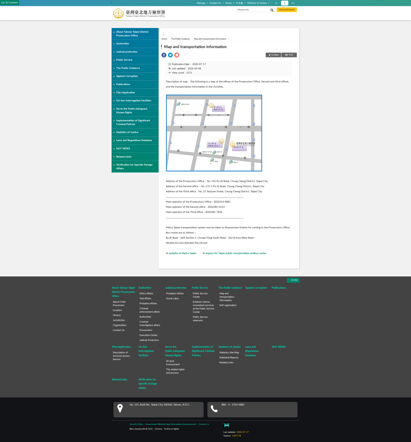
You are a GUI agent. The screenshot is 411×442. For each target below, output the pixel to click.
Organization (119, 325)
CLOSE (294, 280)
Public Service (124, 60)
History (117, 315)
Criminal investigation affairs (150, 323)
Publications (123, 84)
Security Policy (136, 424)
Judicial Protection (149, 340)
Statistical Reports (228, 357)
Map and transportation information (210, 39)
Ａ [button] (285, 3)
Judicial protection (126, 52)
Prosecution (146, 330)
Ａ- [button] (276, 3)
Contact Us (215, 3)
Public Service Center (200, 295)
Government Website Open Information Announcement (170, 424)
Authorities (122, 43)
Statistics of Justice (127, 132)
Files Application (125, 92)
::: (111, 2)
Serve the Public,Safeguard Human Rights (131, 110)
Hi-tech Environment (173, 363)
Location (117, 310)
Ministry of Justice (257, 3)
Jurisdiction (119, 320)
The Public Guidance (128, 68)
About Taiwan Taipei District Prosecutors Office (132, 34)
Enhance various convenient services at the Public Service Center (203, 307)
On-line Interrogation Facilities (133, 100)
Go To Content (9, 2)
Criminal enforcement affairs (150, 310)
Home (228, 3)
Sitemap (201, 3)
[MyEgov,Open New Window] (226, 426)
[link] (164, 56)
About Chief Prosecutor (119, 304)
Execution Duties (148, 335)
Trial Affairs (145, 298)
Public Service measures (200, 319)
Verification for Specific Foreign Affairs (134, 166)
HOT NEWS (123, 148)
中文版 (239, 3)
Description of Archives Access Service (121, 356)
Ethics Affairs (146, 293)
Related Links (123, 156)
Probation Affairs (148, 303)
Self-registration (227, 305)
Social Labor (172, 298)
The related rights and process (175, 371)
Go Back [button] (275, 55)
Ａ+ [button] (293, 3)
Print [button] (290, 55)
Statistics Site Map (229, 352)
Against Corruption (127, 76)
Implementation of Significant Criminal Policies (133, 122)
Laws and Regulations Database (134, 140)
